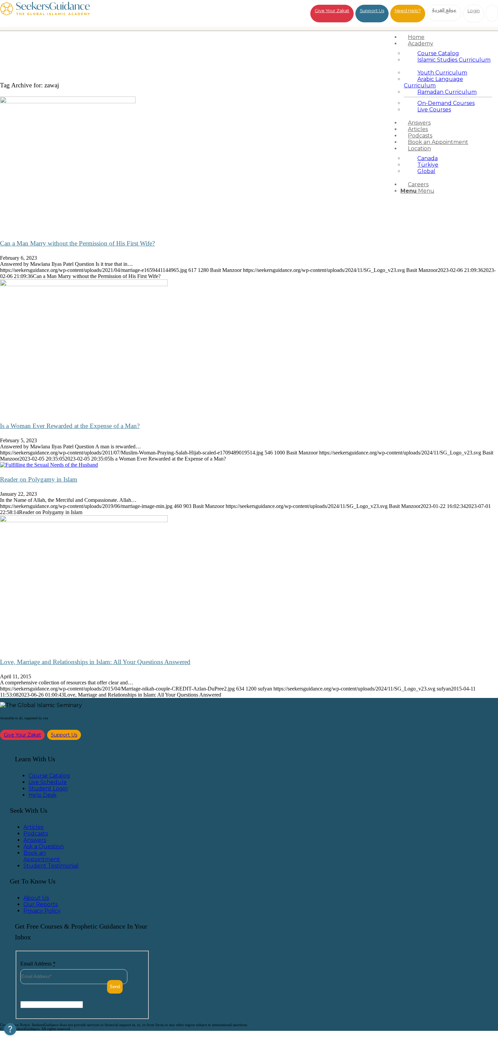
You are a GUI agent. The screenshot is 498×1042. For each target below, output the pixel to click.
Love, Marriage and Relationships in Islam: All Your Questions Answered (95, 661)
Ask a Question (43, 846)
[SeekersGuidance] (45, 13)
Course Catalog (49, 775)
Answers (34, 840)
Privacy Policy (42, 911)
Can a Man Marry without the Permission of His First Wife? (77, 243)
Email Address (38, 963)
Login (474, 10)
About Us (36, 898)
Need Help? (408, 10)
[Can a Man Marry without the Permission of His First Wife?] (68, 101)
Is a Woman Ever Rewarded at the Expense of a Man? (70, 425)
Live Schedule (47, 782)
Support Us (372, 10)
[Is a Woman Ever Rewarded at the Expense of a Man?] (84, 284)
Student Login (48, 788)
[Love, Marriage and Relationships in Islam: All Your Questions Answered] (84, 520)
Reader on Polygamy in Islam (38, 479)
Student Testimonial (51, 866)
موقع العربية (444, 10)
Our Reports (40, 904)
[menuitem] (447, 37)
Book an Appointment (41, 856)
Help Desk (42, 795)
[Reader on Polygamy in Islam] (49, 465)
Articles (33, 827)
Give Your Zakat (332, 10)
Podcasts (35, 833)
